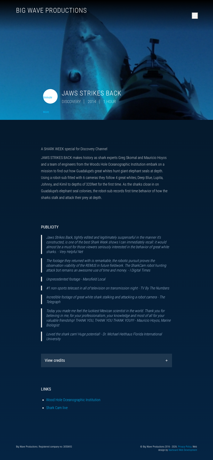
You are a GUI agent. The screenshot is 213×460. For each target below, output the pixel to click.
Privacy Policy (184, 446)
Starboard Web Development (182, 450)
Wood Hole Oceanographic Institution (73, 400)
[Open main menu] (195, 15)
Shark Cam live (57, 407)
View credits (55, 360)
